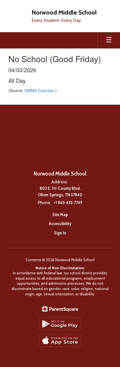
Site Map (60, 214)
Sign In (60, 232)
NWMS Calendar (40, 90)
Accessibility (60, 223)
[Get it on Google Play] (60, 323)
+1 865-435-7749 (68, 202)
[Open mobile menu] (109, 40)
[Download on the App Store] (60, 340)
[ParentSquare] (60, 309)
